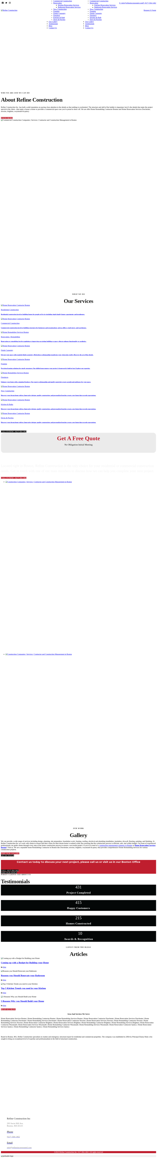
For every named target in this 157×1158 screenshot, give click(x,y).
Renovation (57, 3)
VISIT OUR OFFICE (9, 873)
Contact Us (53, 28)
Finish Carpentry (59, 13)
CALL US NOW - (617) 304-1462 (13, 432)
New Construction (60, 9)
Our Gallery (53, 22)
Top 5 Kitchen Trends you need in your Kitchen (23, 988)
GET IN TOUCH (7, 855)
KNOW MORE (7, 118)
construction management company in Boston (115, 845)
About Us (7, 1053)
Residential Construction (19, 1059)
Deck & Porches (59, 20)
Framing (56, 11)
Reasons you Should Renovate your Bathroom (23, 975)
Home (5, 1049)
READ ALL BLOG (8, 1009)
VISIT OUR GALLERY (10, 853)
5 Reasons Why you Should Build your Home (22, 1001)
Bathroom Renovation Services (69, 7)
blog (4, 967)
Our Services (9, 1056)
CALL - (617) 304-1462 (10, 871)
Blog (50, 26)
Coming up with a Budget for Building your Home (25, 962)
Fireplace (56, 15)
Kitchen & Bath (59, 18)
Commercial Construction (62, 1)
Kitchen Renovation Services (68, 5)
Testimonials (53, 24)
